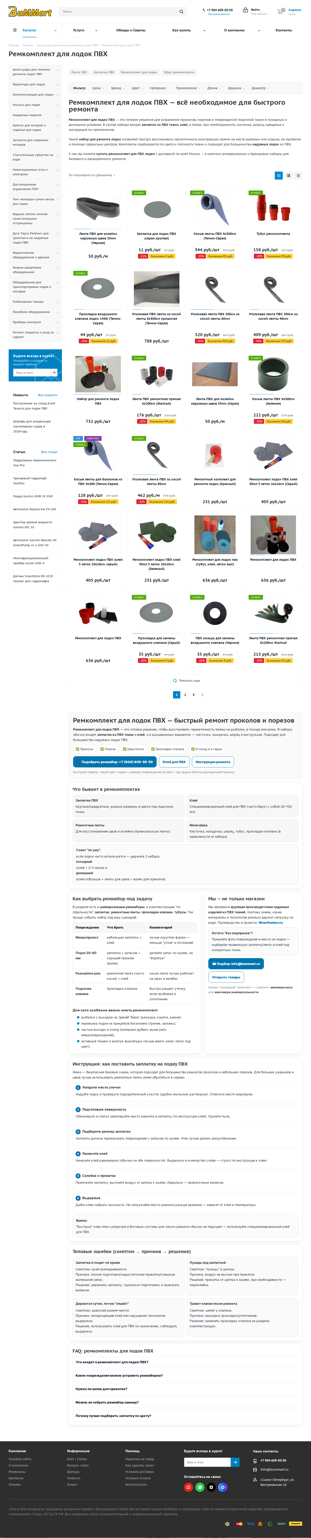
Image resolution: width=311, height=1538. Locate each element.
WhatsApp (199, 1487)
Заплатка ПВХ (104, 72)
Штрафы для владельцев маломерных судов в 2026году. (32, 426)
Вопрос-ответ (78, 1465)
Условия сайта (20, 1459)
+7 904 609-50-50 (220, 10)
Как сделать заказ (139, 1465)
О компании (18, 1465)
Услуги (72, 1484)
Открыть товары (226, 977)
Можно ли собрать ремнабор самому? (107, 1402)
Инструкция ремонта (213, 762)
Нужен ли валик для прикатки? (101, 1389)
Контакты (16, 1478)
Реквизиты (17, 1472)
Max (222, 1487)
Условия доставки (139, 1472)
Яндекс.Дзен (211, 1487)
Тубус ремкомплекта (179, 72)
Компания (17, 1451)
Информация (78, 1451)
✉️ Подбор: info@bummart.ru (236, 964)
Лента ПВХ (79, 72)
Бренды (73, 1472)
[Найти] (181, 11)
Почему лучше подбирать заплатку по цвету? (113, 1416)
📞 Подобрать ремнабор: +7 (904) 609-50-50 (115, 762)
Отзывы (15, 1484)
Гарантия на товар (139, 1459)
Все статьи (49, 452)
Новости (73, 1478)
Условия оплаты (138, 1478)
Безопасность (136, 1484)
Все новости (47, 395)
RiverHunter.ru (271, 922)
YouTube (188, 1487)
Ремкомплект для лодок (139, 72)
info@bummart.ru (274, 1470)
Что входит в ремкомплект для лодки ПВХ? (112, 1362)
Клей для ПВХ (174, 762)
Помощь (132, 1451)
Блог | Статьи (77, 1459)
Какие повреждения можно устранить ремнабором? (119, 1375)
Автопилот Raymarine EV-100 (34, 509)
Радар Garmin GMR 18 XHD (33, 496)
